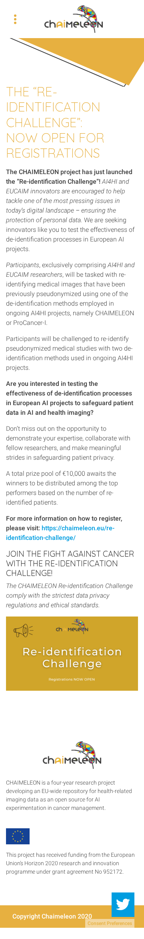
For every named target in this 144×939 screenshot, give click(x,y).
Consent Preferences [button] (110, 923)
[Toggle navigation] (15, 19)
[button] (123, 904)
